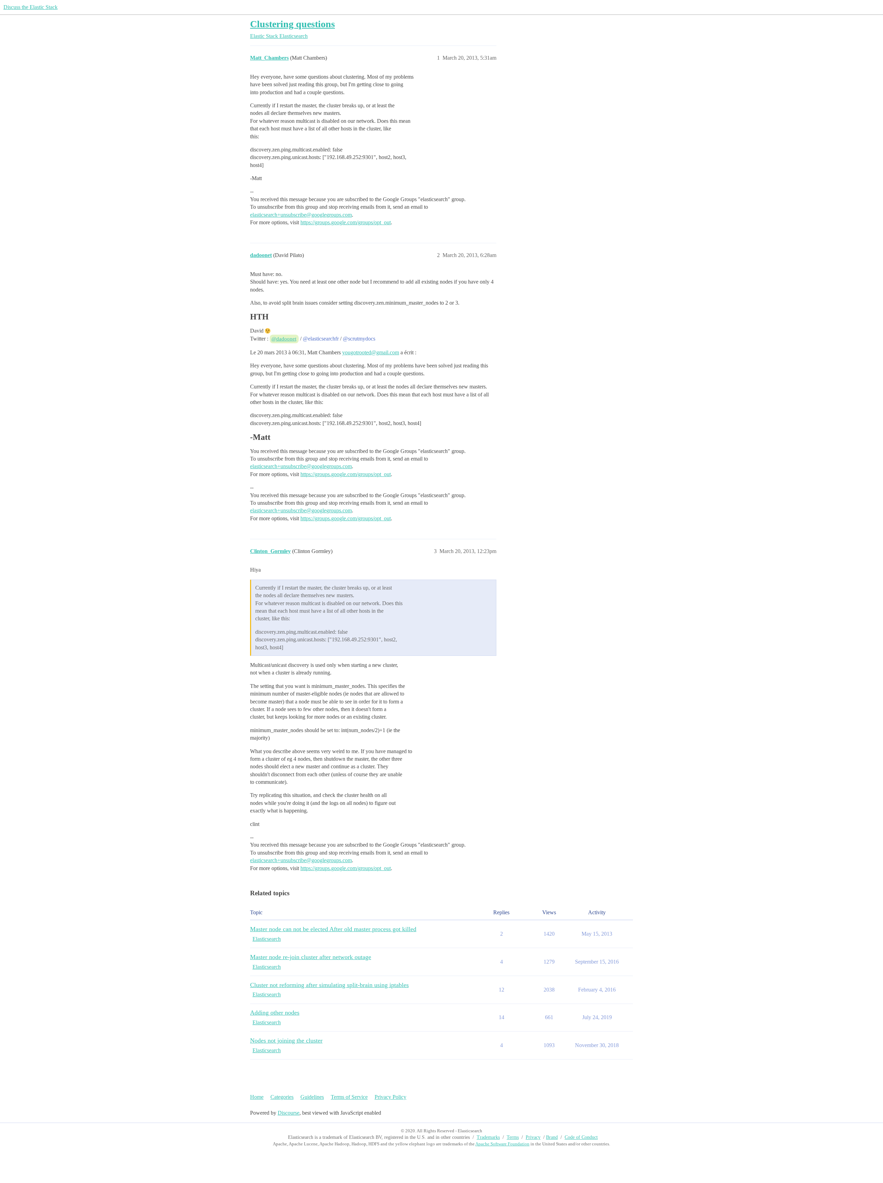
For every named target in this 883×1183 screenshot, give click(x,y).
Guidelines (312, 1097)
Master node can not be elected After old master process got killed (333, 929)
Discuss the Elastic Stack (30, 7)
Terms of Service (349, 1097)
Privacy (533, 1137)
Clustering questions (292, 24)
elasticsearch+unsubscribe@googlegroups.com (301, 215)
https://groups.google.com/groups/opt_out (345, 222)
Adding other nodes (274, 1012)
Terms (513, 1137)
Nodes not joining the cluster (286, 1040)
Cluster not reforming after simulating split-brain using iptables (329, 985)
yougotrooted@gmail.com (370, 352)
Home (257, 1097)
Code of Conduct (581, 1137)
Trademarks (488, 1137)
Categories (282, 1097)
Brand (552, 1137)
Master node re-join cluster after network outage (310, 957)
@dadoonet (283, 339)
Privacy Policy (390, 1097)
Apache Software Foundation (502, 1143)
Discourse (288, 1113)
